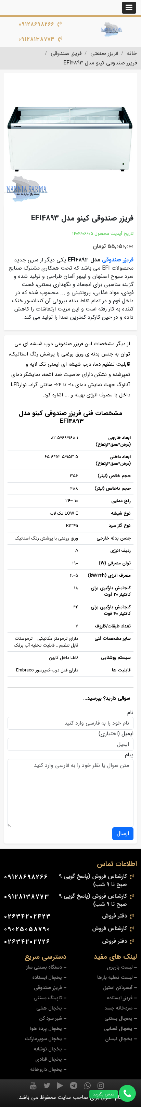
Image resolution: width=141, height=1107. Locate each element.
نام (130, 713)
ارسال (123, 833)
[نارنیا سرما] (111, 29)
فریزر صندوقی (117, 260)
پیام (129, 755)
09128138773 (36, 39)
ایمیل (127, 734)
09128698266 (36, 24)
